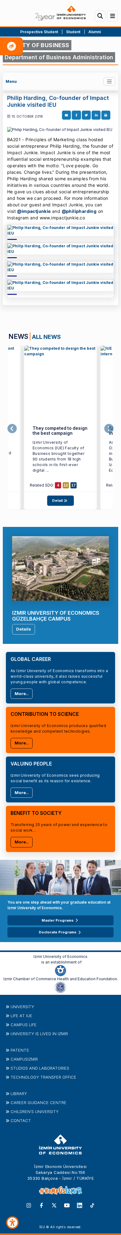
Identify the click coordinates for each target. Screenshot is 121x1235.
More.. (22, 693)
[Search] (100, 16)
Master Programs (58, 920)
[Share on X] (86, 114)
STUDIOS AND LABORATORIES (40, 1068)
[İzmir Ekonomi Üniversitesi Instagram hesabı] (28, 1204)
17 (73, 485)
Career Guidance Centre (38, 1102)
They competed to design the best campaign (60, 431)
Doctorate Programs (57, 932)
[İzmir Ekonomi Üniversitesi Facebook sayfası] (41, 1204)
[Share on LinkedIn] (96, 114)
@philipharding (79, 211)
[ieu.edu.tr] (60, 13)
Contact (21, 1120)
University (22, 1006)
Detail (58, 500)
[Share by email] (66, 114)
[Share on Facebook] (76, 114)
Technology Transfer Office (43, 1077)
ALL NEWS (46, 336)
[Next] (108, 428)
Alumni (94, 31)
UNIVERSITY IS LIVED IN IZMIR (39, 1033)
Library (19, 1093)
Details (23, 628)
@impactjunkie (34, 211)
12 (66, 485)
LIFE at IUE (21, 1015)
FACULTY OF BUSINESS (37, 45)
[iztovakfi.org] (60, 986)
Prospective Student (39, 31)
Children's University (35, 1111)
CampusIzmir (24, 1059)
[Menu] (112, 16)
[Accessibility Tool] (12, 1222)
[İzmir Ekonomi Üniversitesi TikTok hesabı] (92, 1204)
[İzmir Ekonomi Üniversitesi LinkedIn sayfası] (79, 1204)
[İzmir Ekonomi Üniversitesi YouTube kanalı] (66, 1204)
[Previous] (12, 428)
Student (73, 31)
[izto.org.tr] (60, 970)
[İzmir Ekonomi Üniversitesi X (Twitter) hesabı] (54, 1204)
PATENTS (20, 1050)
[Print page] (105, 114)
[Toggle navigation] (109, 81)
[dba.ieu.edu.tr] (60, 232)
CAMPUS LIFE (24, 1024)
